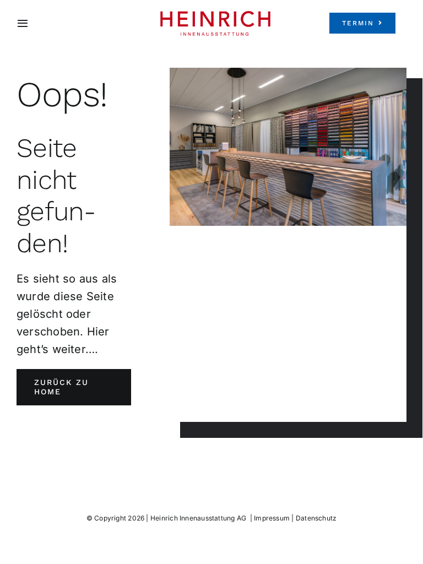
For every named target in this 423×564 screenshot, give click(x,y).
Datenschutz (316, 518)
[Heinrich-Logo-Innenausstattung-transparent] (215, 15)
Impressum (272, 518)
